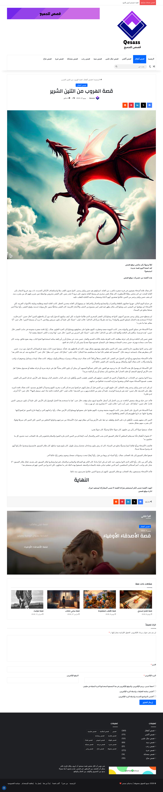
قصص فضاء (89, 740)
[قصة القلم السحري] (136, 599)
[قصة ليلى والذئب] (81, 543)
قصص (114, 731)
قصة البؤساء (38, 611)
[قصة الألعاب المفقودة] (99, 599)
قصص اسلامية (104, 731)
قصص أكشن (126, 59)
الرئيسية (151, 59)
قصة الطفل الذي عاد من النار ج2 (125, 3)
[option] (81, 543)
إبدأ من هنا (46, 783)
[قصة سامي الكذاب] (63, 599)
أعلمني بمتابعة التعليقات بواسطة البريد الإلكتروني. (136, 691)
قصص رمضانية (99, 736)
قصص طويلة (112, 740)
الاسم (153, 665)
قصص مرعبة (101, 744)
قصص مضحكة (72, 59)
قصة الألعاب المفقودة (107, 611)
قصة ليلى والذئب (132, 536)
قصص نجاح (47, 59)
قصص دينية (98, 59)
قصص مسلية (89, 744)
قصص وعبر (89, 749)
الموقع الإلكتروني (73, 675)
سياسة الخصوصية (14, 783)
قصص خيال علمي (111, 59)
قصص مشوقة (112, 749)
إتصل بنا (38, 783)
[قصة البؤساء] (27, 599)
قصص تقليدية (112, 736)
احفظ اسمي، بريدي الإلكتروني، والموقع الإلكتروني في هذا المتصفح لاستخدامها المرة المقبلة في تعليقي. (118, 686)
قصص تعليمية (92, 731)
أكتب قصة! (56, 783)
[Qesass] (132, 30)
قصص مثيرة (112, 744)
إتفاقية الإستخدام (28, 783)
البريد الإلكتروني (150, 675)
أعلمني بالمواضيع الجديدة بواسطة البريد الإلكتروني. (136, 696)
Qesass (92, 98)
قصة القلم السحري (145, 611)
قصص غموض (100, 740)
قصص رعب (85, 59)
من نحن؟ (65, 783)
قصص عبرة (59, 59)
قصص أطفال (139, 59)
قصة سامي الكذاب (72, 611)
